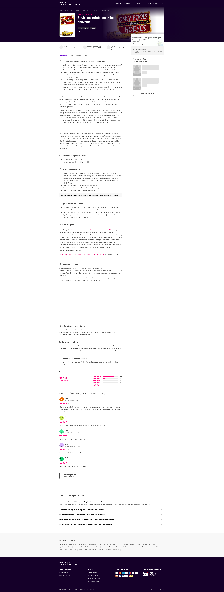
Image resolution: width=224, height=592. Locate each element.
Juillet (80, 550)
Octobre (100, 550)
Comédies (152, 544)
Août (85, 550)
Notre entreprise (92, 573)
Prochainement (92, 544)
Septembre (92, 550)
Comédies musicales (129, 544)
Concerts (104, 547)
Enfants (124, 547)
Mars (60, 550)
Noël (100, 544)
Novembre (108, 550)
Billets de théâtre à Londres (66, 10)
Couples (131, 547)
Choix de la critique (109, 544)
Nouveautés (82, 544)
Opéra (75, 547)
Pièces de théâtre (142, 544)
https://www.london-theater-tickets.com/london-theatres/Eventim (93, 230)
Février (158, 547)
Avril (66, 550)
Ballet (81, 547)
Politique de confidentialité (95, 575)
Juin (75, 550)
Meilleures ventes (71, 544)
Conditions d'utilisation (94, 578)
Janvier (152, 547)
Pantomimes (88, 547)
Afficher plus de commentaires (70, 475)
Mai (70, 550)
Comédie (92, 28)
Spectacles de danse (65, 547)
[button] (117, 3)
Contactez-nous (66, 575)
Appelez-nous (65, 573)
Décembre (116, 550)
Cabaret (97, 547)
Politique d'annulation (94, 581)
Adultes (138, 547)
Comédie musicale (81, 10)
